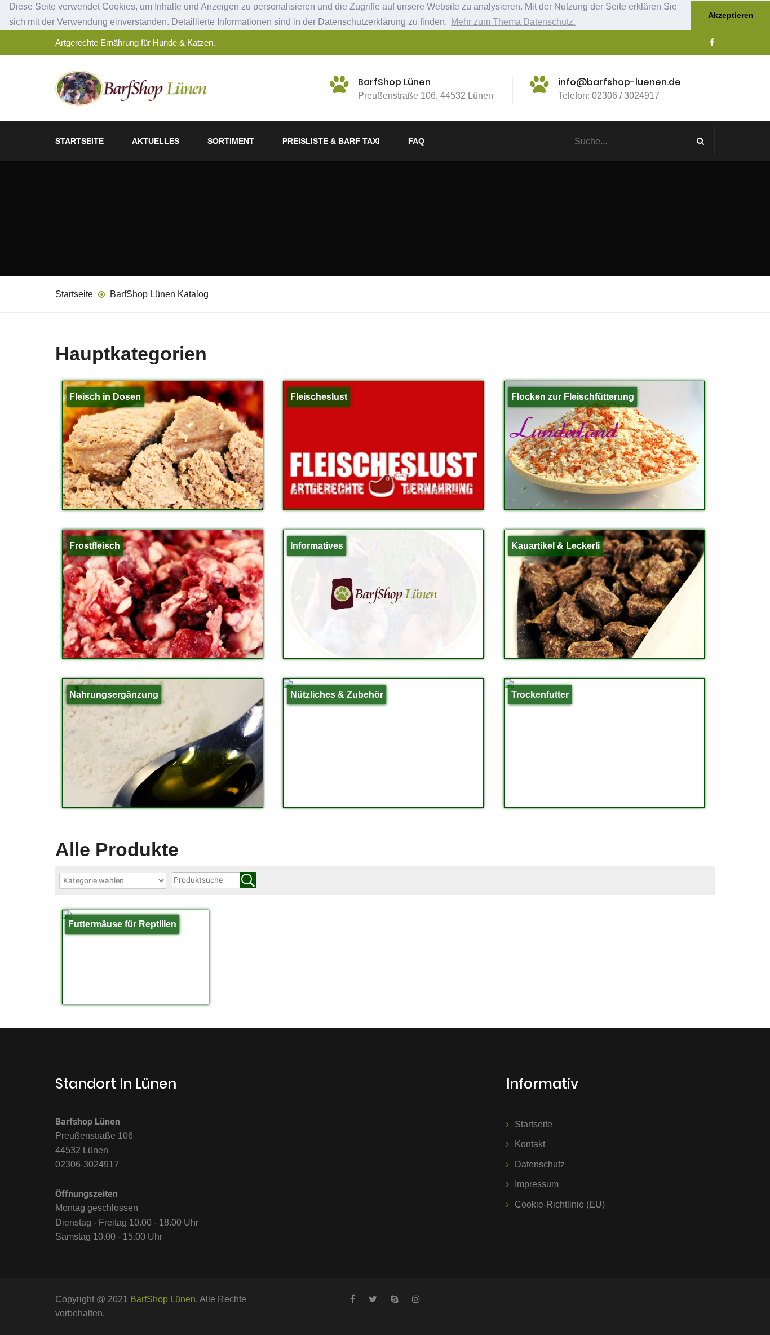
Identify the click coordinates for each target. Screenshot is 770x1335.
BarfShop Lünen (163, 1299)
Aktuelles (155, 141)
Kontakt (530, 1144)
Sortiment (230, 141)
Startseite (79, 141)
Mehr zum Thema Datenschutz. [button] (513, 22)
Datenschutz (540, 1164)
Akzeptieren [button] (731, 15)
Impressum (537, 1184)
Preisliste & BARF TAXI (331, 141)
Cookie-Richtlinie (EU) (560, 1204)
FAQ (416, 141)
